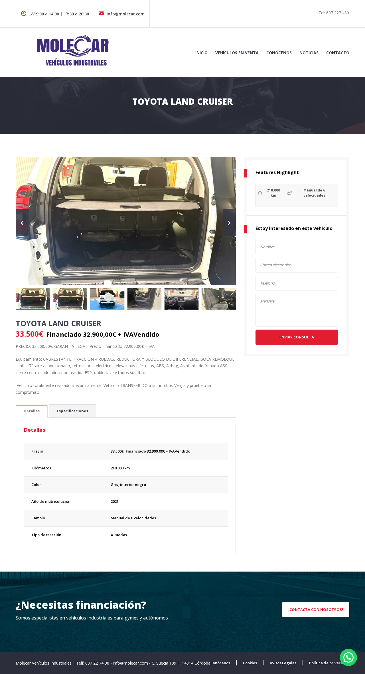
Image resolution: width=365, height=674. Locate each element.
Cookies (250, 662)
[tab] (32, 411)
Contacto (337, 52)
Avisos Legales (283, 662)
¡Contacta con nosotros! (315, 609)
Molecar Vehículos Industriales (44, 663)
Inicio (201, 52)
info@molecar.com (126, 14)
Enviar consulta (296, 337)
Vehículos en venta (237, 52)
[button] (348, 657)
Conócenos (279, 52)
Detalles (32, 410)
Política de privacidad (329, 662)
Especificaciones (72, 410)
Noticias (309, 52)
